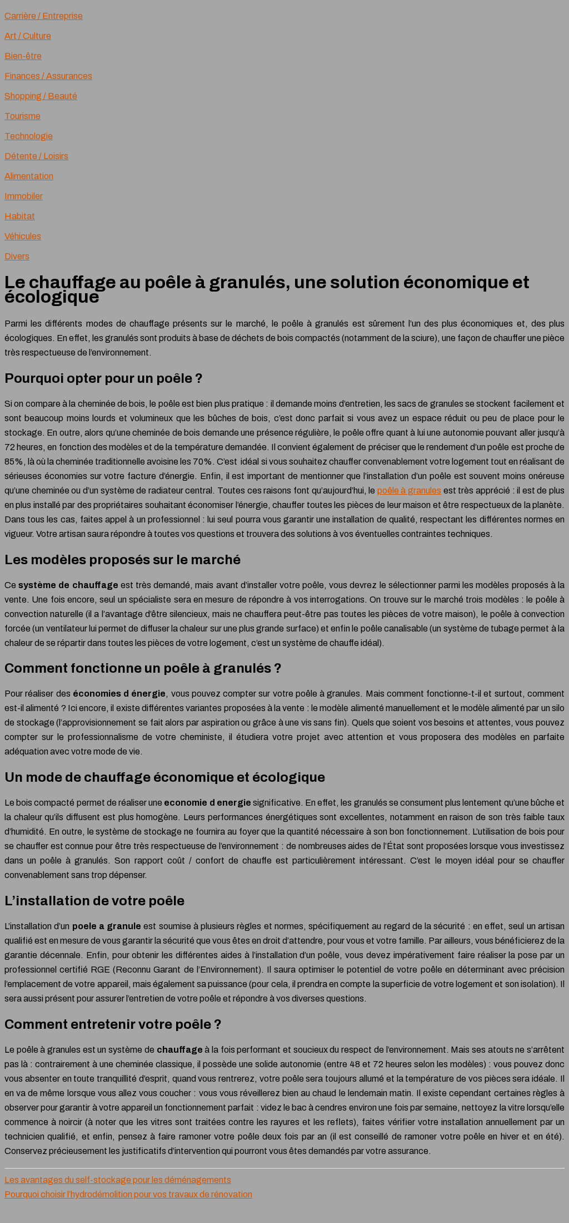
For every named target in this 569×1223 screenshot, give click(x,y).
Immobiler (23, 196)
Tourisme (22, 116)
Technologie (28, 136)
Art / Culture (27, 36)
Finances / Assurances (48, 76)
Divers (16, 256)
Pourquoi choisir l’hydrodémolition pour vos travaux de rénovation (128, 1194)
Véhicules (22, 236)
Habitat (19, 216)
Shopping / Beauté (40, 96)
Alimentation (28, 176)
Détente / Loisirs (36, 156)
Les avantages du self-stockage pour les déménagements (117, 1180)
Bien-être (23, 56)
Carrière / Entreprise (43, 16)
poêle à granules (409, 490)
